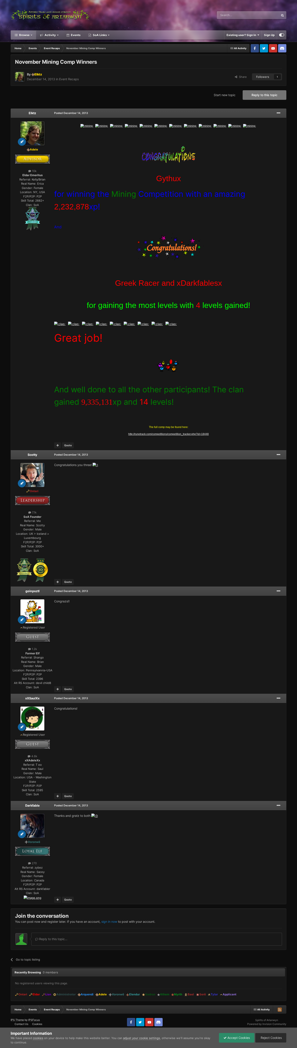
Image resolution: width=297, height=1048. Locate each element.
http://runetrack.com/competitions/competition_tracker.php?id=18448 (168, 434)
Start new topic (224, 95)
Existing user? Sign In (242, 35)
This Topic (266, 15)
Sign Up (269, 35)
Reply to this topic (264, 95)
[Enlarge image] (32, 218)
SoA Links (99, 35)
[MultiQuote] (57, 445)
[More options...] (278, 113)
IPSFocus (34, 1019)
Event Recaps (69, 79)
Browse (24, 35)
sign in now (109, 921)
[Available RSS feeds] (279, 1009)
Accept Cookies (238, 1038)
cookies (38, 1038)
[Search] (282, 15)
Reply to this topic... (52, 939)
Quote (68, 445)
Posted (71, 113)
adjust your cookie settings (141, 1038)
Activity (50, 35)
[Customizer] (281, 35)
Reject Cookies (271, 1038)
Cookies (37, 1024)
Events (75, 35)
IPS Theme (17, 1019)
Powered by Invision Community (266, 1024)
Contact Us (21, 1024)
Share (242, 77)
